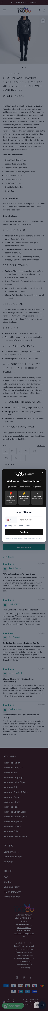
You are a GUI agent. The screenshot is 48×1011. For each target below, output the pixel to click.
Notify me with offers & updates (19, 525)
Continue (24, 532)
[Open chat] (42, 1005)
